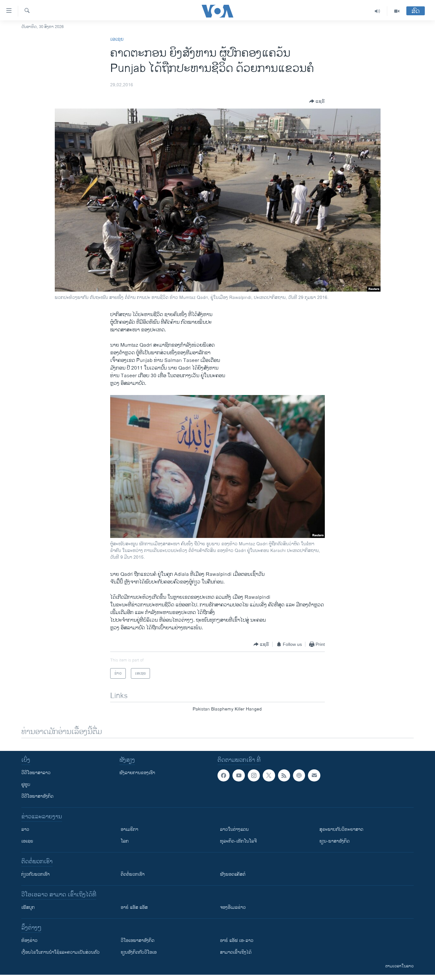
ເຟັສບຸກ (28, 907)
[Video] (396, 11)
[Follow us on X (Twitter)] (269, 775)
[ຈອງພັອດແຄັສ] (314, 775)
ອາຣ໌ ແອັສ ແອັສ (134, 907)
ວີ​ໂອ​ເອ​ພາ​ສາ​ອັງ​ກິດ (137, 940)
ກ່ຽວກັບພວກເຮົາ (35, 874)
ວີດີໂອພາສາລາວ (36, 772)
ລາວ (25, 829)
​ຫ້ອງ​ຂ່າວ (29, 940)
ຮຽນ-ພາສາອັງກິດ (334, 841)
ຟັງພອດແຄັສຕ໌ (233, 874)
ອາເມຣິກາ (129, 829)
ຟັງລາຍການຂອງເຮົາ (137, 772)
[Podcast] (299, 775)
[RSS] (284, 775)
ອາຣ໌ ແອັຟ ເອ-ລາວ (236, 940)
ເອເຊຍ (117, 39)
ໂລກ (125, 841)
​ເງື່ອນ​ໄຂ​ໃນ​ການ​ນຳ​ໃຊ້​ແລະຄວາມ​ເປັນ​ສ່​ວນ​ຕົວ (60, 952)
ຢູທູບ (25, 784)
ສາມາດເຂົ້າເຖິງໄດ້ (236, 952)
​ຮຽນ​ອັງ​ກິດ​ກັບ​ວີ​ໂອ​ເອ (139, 952)
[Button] (317, 101)
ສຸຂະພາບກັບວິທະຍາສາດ (341, 829)
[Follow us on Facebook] (224, 775)
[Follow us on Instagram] (254, 775)
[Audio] (377, 11)
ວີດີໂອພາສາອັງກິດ (37, 796)
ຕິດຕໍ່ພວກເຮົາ (133, 874)
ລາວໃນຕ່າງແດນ (234, 829)
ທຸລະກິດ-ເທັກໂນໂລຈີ (238, 841)
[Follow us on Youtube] (238, 775)
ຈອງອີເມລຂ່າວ (233, 907)
